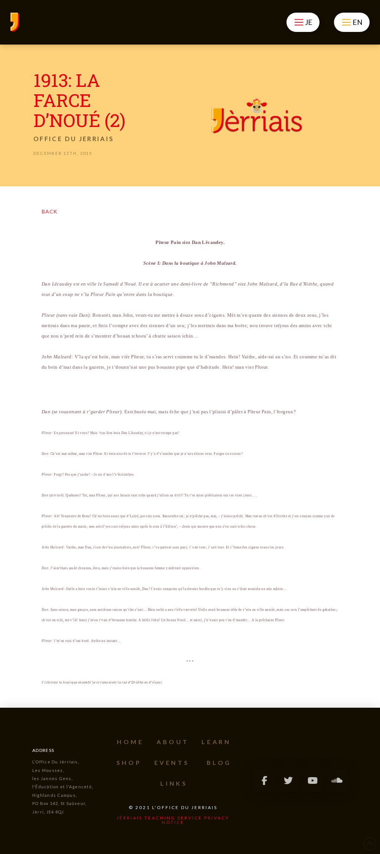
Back (50, 211)
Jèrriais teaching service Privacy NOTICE (173, 820)
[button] (303, 22)
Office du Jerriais (73, 139)
